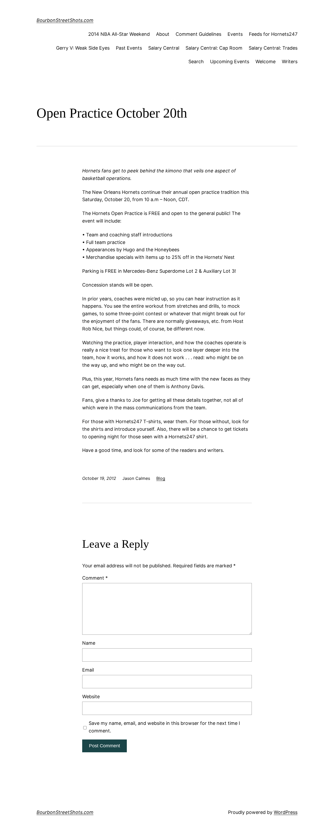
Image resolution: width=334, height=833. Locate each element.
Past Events (129, 48)
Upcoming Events (229, 61)
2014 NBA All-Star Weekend (119, 34)
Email (88, 670)
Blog (160, 478)
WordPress (285, 812)
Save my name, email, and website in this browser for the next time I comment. (164, 726)
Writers (289, 61)
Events (235, 34)
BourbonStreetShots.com (65, 20)
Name (88, 643)
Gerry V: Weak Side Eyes (83, 48)
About (162, 34)
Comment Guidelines (198, 34)
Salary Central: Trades (273, 48)
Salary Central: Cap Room (214, 48)
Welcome (265, 61)
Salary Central (163, 48)
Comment (95, 578)
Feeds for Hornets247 (273, 34)
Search (196, 61)
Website (91, 696)
